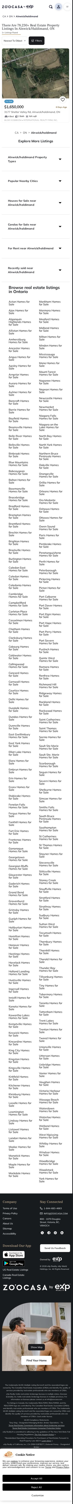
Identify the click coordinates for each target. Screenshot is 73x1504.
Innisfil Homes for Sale (19, 999)
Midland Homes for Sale (49, 329)
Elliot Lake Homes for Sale (20, 753)
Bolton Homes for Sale (19, 481)
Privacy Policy (10, 1213)
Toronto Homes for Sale (50, 1004)
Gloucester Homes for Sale (20, 876)
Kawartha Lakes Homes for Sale (19, 1017)
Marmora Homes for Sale (49, 312)
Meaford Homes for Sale (49, 320)
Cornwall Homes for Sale (19, 683)
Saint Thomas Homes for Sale (48, 730)
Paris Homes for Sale (49, 537)
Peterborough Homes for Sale (48, 572)
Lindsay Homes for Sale (20, 1122)
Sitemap (7, 1228)
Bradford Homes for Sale (19, 507)
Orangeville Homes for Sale (48, 475)
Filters (38, 40)
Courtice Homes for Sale (19, 692)
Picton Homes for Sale (49, 589)
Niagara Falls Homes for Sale (48, 417)
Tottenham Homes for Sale (50, 1013)
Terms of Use (10, 1208)
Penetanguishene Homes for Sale (50, 554)
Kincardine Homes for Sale (20, 1043)
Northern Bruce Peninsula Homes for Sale (50, 456)
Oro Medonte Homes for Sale (48, 501)
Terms (48, 1467)
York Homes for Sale (48, 1180)
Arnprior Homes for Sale (19, 376)
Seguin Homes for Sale (50, 773)
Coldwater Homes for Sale (20, 657)
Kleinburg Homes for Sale (19, 1096)
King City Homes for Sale (19, 1052)
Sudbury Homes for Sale (49, 917)
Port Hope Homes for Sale (50, 624)
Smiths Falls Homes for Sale (48, 809)
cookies (14, 1460)
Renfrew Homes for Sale (49, 677)
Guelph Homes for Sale (20, 920)
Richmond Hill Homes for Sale (48, 686)
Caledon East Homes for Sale (18, 569)
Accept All (36, 1478)
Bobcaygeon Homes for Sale (18, 472)
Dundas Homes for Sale (20, 718)
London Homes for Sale (20, 1139)
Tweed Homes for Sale (50, 1039)
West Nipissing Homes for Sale (48, 1136)
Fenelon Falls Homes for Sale (18, 806)
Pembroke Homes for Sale (50, 545)
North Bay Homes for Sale (50, 437)
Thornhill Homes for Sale (49, 952)
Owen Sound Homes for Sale (48, 528)
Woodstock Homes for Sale (48, 1171)
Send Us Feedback (55, 1248)
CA (17, 132)
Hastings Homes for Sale (19, 955)
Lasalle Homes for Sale (20, 1104)
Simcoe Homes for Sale (50, 800)
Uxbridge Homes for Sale (49, 1066)
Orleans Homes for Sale (50, 493)
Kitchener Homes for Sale (19, 1087)
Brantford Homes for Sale (19, 525)
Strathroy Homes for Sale (50, 908)
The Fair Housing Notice (44, 1434)
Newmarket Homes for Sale (48, 408)
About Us (8, 1223)
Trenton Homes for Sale (50, 1031)
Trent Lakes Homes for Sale (48, 1022)
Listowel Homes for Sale (19, 1131)
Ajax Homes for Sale (18, 312)
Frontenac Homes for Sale (20, 841)
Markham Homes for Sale (50, 303)
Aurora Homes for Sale (20, 385)
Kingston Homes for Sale (19, 1060)
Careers (7, 1218)
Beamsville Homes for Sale (20, 428)
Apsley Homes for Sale (20, 367)
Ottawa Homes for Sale (50, 519)
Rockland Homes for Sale (49, 703)
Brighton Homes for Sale (19, 543)
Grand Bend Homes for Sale (18, 894)
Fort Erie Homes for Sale (19, 832)
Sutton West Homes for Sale (48, 925)
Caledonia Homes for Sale (20, 586)
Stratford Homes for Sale (49, 899)
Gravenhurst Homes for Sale (18, 902)
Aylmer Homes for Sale (20, 393)
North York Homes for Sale (50, 446)
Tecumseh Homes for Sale (50, 934)
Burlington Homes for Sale (20, 560)
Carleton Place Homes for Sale (18, 613)
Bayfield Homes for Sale (19, 420)
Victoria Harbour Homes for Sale (49, 1092)
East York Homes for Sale (19, 744)
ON (25, 132)
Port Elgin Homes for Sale (50, 616)
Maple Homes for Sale (19, 1166)
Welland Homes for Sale (49, 1127)
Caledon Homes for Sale (19, 578)
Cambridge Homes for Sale (18, 595)
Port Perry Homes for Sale (50, 633)
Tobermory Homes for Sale (50, 996)
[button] (35, 159)
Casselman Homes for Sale (20, 622)
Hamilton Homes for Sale (19, 938)
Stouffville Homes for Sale (50, 890)
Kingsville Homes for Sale (19, 1069)
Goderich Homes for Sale (19, 885)
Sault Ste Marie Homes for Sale (49, 747)
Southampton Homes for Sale (48, 829)
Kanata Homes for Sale (20, 1008)
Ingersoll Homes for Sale (19, 990)
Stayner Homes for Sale (51, 855)
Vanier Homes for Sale (50, 1075)
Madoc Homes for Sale (20, 1148)
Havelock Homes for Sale (19, 964)
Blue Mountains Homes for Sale (18, 464)
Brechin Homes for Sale (20, 534)
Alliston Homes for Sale (20, 332)
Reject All (36, 1487)
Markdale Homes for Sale (19, 1175)
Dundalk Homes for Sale (19, 709)
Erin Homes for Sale (18, 780)
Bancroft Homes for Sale (19, 402)
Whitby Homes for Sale (50, 1145)
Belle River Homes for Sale (20, 437)
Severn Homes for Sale (50, 782)
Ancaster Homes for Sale (19, 350)
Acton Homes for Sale (19, 303)
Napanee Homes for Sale (49, 382)
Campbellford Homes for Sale (18, 604)
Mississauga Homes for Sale (48, 356)
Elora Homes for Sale (19, 762)
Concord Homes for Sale (19, 674)
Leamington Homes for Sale (18, 1113)
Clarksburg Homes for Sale (20, 639)
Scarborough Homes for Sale (48, 765)
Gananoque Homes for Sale (18, 850)
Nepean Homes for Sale (51, 391)
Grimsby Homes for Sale (19, 911)
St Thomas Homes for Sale (50, 846)
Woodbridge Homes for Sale (48, 1162)
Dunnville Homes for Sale (19, 727)
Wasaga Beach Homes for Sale (49, 1101)
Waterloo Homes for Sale (49, 1118)
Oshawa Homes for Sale (49, 510)
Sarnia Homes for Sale (50, 738)
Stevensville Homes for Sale (48, 864)
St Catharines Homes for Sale (48, 838)
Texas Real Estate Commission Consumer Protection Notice (36, 1428)
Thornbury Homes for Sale (50, 943)
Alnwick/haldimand (44, 132)
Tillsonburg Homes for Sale (51, 978)
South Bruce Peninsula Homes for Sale (50, 818)
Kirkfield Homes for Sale (18, 1078)
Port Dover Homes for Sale (50, 607)
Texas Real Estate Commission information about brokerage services (37, 1425)
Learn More (46, 1441)
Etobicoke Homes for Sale (19, 797)
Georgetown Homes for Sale (18, 859)
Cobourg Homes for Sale (19, 648)
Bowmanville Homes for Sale (18, 490)
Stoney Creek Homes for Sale (48, 882)
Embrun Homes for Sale (20, 771)
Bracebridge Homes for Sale (18, 499)
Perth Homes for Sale (49, 563)
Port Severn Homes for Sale (48, 642)
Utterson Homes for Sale (49, 1057)
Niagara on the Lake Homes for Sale (49, 427)
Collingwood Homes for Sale (18, 665)
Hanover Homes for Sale (19, 946)
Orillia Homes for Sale (49, 484)
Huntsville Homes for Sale (20, 981)
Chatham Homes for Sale (19, 630)
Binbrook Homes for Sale (19, 455)
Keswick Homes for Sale (19, 1034)
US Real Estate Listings (15, 1269)
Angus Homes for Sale (19, 358)
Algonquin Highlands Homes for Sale (20, 321)
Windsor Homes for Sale (49, 1154)
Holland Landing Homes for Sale (19, 973)
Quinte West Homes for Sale (48, 659)
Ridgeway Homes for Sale (50, 694)
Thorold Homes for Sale (50, 960)
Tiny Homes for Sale (48, 987)
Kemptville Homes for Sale (20, 1025)
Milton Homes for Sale (49, 338)
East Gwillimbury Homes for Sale (19, 736)
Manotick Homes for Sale (19, 1157)
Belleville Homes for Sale (19, 446)
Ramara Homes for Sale (49, 668)
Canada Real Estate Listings (13, 1276)
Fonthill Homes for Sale (20, 823)
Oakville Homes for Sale (49, 466)
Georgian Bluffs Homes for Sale (18, 867)
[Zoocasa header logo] (17, 6)
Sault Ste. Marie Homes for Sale (49, 756)
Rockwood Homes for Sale (50, 712)
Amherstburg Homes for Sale (18, 341)
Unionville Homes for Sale (50, 1048)
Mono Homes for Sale (49, 364)
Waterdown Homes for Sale (48, 1110)
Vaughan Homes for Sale (49, 1083)
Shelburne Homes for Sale (50, 791)
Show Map (36, 1347)
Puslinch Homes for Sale (49, 651)
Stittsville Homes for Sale (49, 873)
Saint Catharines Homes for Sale (49, 721)
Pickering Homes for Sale (49, 580)
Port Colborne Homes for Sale (48, 598)
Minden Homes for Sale (50, 347)
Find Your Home (36, 1360)
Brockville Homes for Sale (19, 551)
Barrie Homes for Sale (19, 411)
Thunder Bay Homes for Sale (48, 969)
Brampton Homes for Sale (20, 516)
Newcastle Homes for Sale (50, 399)
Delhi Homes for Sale (19, 701)
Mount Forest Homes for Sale (48, 373)
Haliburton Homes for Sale (20, 929)
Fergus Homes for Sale (20, 815)
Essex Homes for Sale (19, 788)
